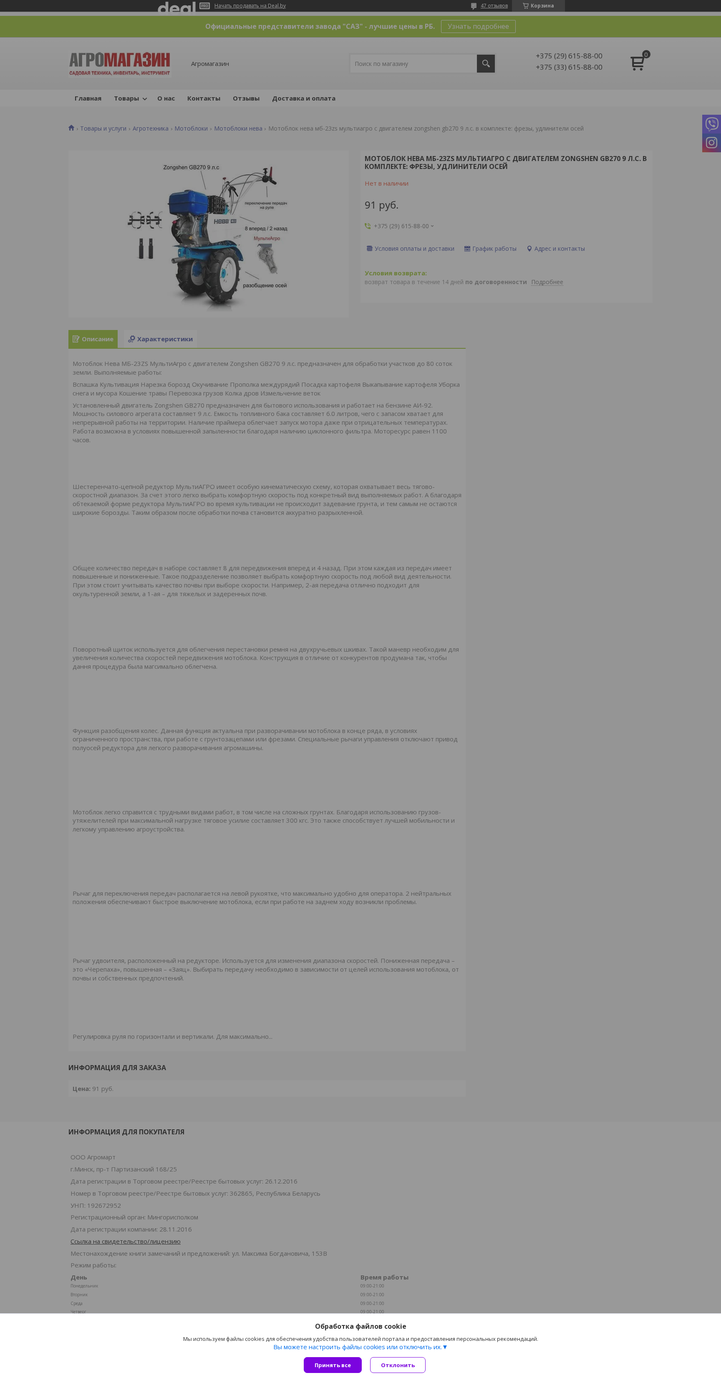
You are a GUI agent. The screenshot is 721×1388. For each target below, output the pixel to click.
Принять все (333, 1365)
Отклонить (398, 1365)
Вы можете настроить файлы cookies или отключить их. (357, 1346)
